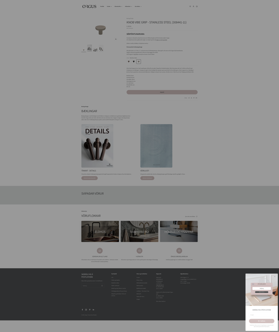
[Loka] (275, 276)
